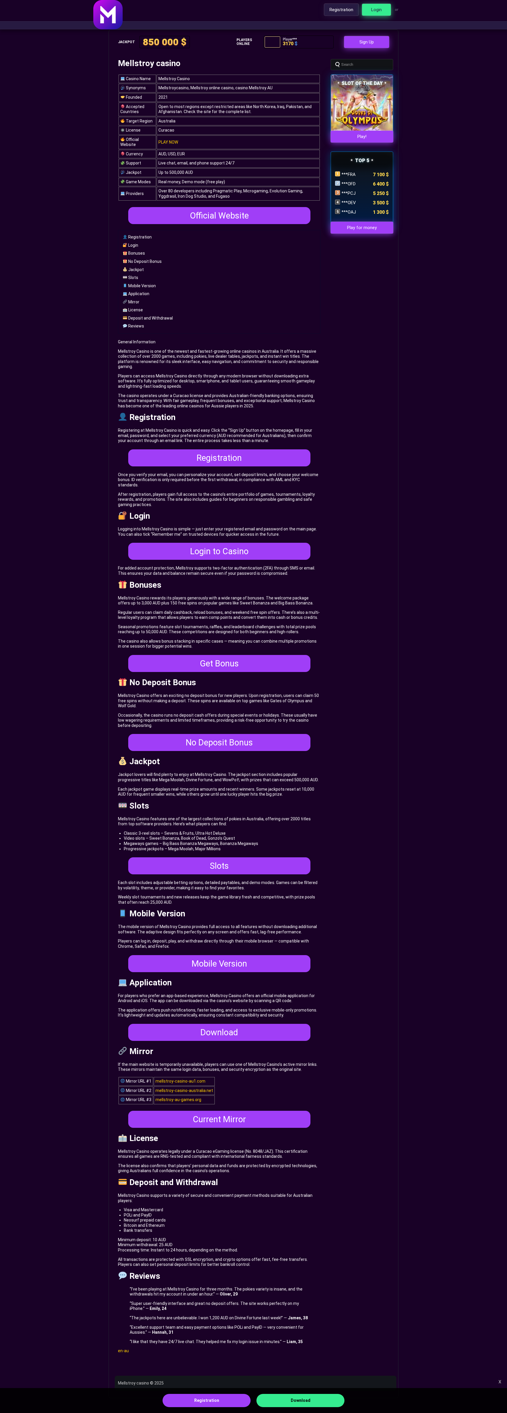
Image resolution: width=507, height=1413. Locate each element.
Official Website (219, 216)
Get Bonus (219, 663)
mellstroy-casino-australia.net (184, 1090)
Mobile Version (141, 285)
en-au (123, 1350)
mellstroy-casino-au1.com (180, 1081)
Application (138, 293)
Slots (132, 277)
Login (132, 245)
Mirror (133, 302)
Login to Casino (219, 551)
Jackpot (135, 269)
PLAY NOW (168, 142)
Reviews (135, 326)
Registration (139, 237)
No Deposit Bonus (144, 261)
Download (219, 1032)
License (135, 310)
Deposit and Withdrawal (150, 318)
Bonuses (136, 253)
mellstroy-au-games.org (178, 1099)
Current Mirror (219, 1119)
